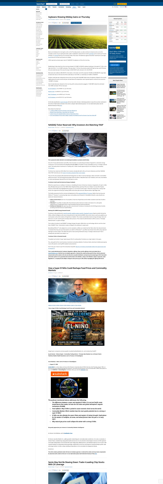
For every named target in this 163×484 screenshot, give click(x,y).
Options (44, 7)
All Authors (38, 45)
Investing (68, 7)
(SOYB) (65, 305)
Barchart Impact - (51, 127)
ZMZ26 (110, 27)
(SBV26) (68, 305)
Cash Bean (91, 53)
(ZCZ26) (54, 305)
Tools (79, 7)
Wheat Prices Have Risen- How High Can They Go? (62, 112)
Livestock (38, 53)
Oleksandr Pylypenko (40, 38)
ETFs (49, 7)
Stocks (38, 7)
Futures (54, 7)
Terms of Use (111, 72)
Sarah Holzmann (39, 44)
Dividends (38, 63)
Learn (84, 7)
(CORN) (57, 305)
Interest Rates (38, 67)
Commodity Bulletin (39, 82)
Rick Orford (38, 41)
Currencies (61, 7)
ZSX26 (110, 39)
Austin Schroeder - (51, 19)
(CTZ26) (76, 305)
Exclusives (38, 15)
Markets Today (39, 12)
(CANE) (72, 305)
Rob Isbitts (38, 42)
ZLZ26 (110, 23)
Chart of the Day (39, 18)
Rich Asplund (38, 40)
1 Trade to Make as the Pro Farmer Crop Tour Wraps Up (63, 110)
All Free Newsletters (39, 74)
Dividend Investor (39, 79)
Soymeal (56, 55)
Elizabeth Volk (38, 30)
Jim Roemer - (50, 272)
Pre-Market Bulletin (39, 80)
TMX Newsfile (38, 94)
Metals (37, 55)
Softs (37, 56)
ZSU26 (110, 33)
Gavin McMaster (39, 31)
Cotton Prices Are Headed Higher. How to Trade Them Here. (64, 113)
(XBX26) (50, 305)
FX (36, 65)
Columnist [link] (68, 19)
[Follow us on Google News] (65, 23)
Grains (37, 52)
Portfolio (77, 4)
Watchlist (72, 4)
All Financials (38, 60)
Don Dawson (38, 29)
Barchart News (38, 13)
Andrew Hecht (38, 23)
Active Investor (39, 76)
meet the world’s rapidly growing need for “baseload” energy (78, 213)
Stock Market (38, 70)
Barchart (57, 19)
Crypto (37, 61)
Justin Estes (38, 35)
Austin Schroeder (39, 24)
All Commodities (39, 49)
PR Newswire (38, 95)
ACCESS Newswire (39, 90)
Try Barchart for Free (122, 4)
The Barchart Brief (39, 75)
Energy (37, 50)
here (61, 105)
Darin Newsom (39, 27)
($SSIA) (79, 305)
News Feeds (38, 19)
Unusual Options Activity (40, 78)
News (74, 7)
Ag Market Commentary (40, 85)
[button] (126, 7)
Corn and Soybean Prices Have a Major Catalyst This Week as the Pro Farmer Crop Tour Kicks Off (73, 115)
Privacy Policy (118, 72)
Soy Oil (50, 57)
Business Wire (38, 91)
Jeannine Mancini (39, 33)
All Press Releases (39, 89)
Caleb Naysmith (39, 26)
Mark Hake (38, 37)
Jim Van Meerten (39, 34)
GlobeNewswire (39, 93)
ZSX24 (110, 36)
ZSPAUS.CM (111, 30)
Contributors (38, 16)
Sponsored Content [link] (70, 127)
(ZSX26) (61, 305)
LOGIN (114, 4)
